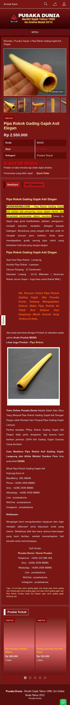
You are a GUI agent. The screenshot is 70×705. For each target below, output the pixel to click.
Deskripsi (12, 184)
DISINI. (21, 461)
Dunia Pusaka (44, 553)
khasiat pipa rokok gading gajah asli (24, 591)
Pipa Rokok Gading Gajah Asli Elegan (23, 594)
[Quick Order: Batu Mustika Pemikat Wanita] (32, 643)
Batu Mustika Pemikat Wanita (16, 650)
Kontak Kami (11, 4)
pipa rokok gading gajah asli (51, 591)
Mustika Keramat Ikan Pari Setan (50, 650)
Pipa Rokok (36, 342)
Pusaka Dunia (26, 553)
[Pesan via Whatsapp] (55, 4)
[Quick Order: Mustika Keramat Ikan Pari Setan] (64, 643)
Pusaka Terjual (45, 155)
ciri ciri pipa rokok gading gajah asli (27, 588)
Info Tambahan (34, 184)
